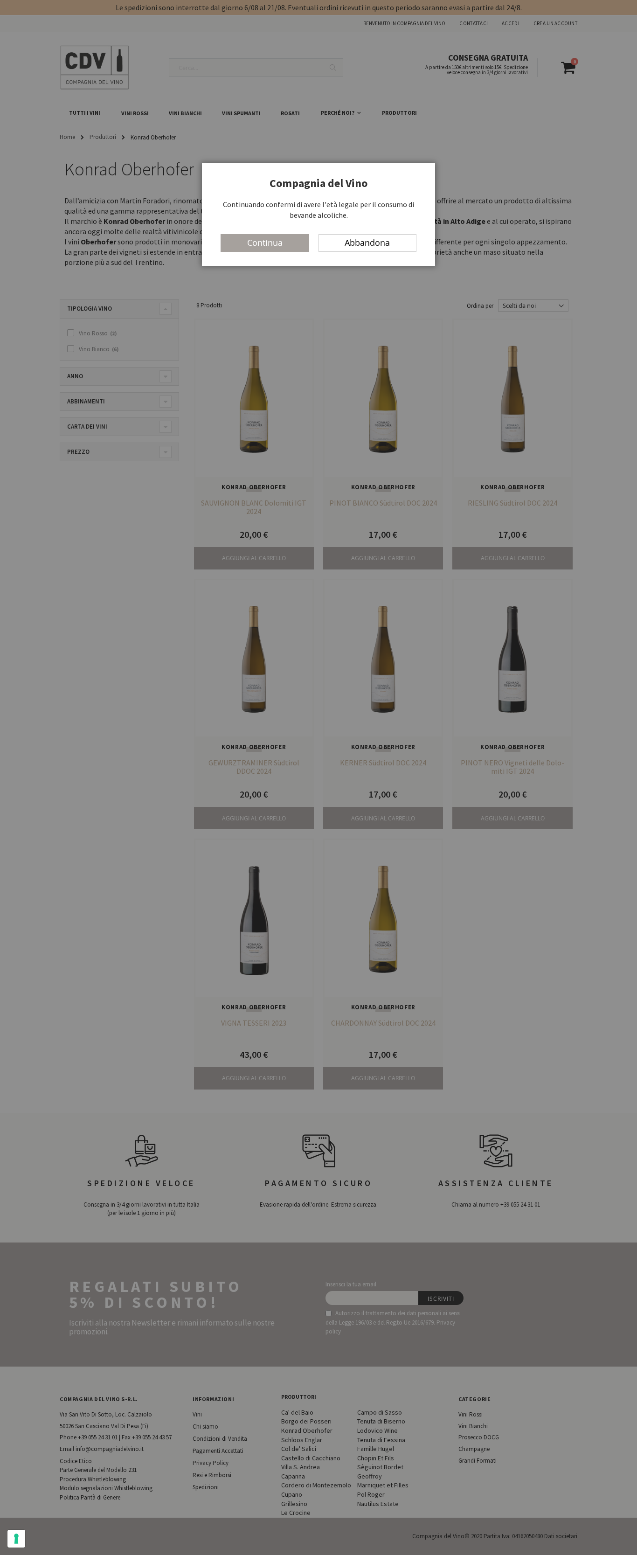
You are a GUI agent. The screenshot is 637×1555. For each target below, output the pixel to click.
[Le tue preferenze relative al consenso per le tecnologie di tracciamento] (16, 1539)
